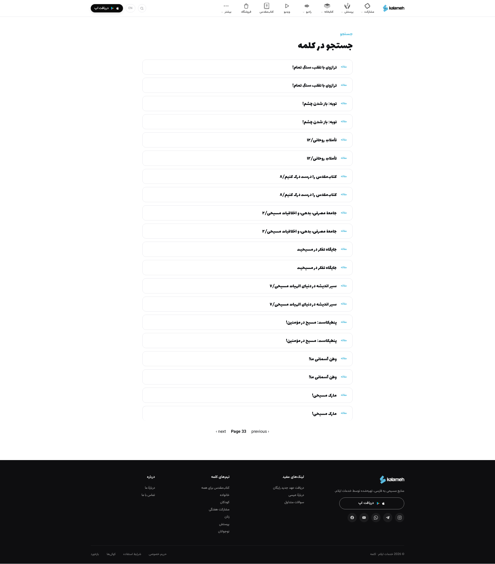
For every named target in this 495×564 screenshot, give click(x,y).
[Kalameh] (393, 8)
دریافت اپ (366, 503)
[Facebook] (352, 517)
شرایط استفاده (132, 554)
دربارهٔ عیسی (296, 495)
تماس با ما (148, 495)
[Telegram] (387, 517)
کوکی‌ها (111, 554)
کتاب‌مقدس (267, 12)
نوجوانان (223, 531)
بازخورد (95, 554)
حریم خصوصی (158, 554)
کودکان (224, 502)
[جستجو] (142, 8)
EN (130, 8)
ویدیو (287, 12)
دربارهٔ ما (150, 488)
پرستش (224, 524)
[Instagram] (399, 517)
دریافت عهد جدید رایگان (288, 488)
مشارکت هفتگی (219, 509)
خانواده (224, 495)
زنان (227, 516)
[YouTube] (364, 517)
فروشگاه (246, 12)
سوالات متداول (294, 502)
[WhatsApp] (376, 517)
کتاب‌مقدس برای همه (215, 488)
